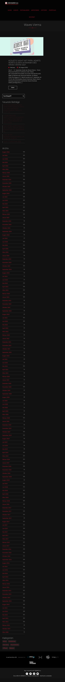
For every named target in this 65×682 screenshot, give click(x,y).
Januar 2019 (5, 463)
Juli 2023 (4, 276)
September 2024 (7, 231)
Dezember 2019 (6, 425)
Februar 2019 (6, 459)
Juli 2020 (4, 400)
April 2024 (5, 248)
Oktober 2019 (6, 432)
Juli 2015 (4, 608)
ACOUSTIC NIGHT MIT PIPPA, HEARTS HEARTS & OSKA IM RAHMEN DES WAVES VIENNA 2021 (24, 63)
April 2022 (5, 328)
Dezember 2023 (6, 259)
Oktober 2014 (6, 628)
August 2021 (6, 355)
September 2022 (7, 311)
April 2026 (5, 166)
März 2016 (5, 580)
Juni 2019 (5, 445)
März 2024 (5, 252)
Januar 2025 (5, 217)
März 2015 (5, 621)
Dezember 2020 (6, 383)
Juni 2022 (5, 321)
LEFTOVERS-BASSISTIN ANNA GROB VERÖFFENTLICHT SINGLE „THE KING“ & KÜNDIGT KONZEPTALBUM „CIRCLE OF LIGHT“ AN (13, 108)
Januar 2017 (5, 545)
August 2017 (6, 521)
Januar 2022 (5, 338)
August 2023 (6, 273)
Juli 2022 (4, 318)
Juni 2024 (5, 241)
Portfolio (52, 10)
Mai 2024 (5, 245)
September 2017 (7, 518)
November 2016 (6, 552)
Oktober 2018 (6, 473)
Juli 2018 (4, 483)
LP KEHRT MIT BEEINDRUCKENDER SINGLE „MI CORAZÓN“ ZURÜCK (13, 136)
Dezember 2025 (6, 179)
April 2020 (5, 411)
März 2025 (5, 210)
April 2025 (5, 207)
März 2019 (5, 456)
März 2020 (5, 414)
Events (16, 10)
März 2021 (5, 373)
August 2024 (6, 235)
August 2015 (6, 604)
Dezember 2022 (6, 300)
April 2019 (5, 452)
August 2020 (6, 397)
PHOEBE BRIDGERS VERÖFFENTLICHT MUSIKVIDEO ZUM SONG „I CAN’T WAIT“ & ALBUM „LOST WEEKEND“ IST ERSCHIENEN (13, 119)
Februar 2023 (6, 293)
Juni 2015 (5, 611)
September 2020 (7, 393)
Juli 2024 (4, 238)
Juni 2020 (5, 404)
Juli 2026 (4, 155)
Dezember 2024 (6, 221)
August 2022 (6, 314)
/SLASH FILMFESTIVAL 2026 (12, 142)
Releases (11, 648)
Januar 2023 (5, 297)
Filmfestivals (11, 641)
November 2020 (6, 387)
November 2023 (6, 262)
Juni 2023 (5, 280)
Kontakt (32, 17)
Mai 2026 (5, 162)
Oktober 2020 (6, 390)
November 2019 (6, 428)
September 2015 (7, 601)
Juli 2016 (4, 566)
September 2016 (7, 559)
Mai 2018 (5, 490)
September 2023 (7, 269)
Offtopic (44, 10)
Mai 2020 (5, 407)
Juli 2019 (4, 442)
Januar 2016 (5, 587)
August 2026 (6, 152)
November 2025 (6, 183)
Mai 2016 (5, 573)
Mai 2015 (5, 615)
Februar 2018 (6, 501)
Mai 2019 (5, 449)
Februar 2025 (6, 214)
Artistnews (35, 10)
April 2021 (5, 369)
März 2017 (5, 539)
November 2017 (6, 511)
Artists (4, 641)
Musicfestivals (15, 644)
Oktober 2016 (6, 556)
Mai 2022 (5, 324)
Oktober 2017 (6, 514)
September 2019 (7, 435)
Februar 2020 (6, 418)
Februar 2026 (6, 172)
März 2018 (5, 497)
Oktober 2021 (6, 349)
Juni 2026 (5, 159)
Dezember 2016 (6, 549)
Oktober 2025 (6, 186)
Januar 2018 (5, 504)
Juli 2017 (4, 525)
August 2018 (6, 480)
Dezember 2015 (6, 590)
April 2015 (5, 618)
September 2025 (7, 190)
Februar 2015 (6, 625)
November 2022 (6, 304)
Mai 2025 (5, 204)
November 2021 (6, 345)
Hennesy (12, 67)
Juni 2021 (5, 362)
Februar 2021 (6, 376)
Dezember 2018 (6, 466)
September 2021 (7, 352)
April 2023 (5, 286)
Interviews (6, 644)
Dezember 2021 (6, 342)
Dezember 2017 (6, 507)
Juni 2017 (5, 528)
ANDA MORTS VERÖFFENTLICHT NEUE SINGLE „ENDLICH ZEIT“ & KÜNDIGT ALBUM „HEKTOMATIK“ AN (13, 128)
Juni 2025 (5, 200)
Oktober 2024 (6, 228)
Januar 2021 (5, 380)
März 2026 (5, 169)
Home (10, 10)
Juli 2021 (4, 359)
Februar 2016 (6, 583)
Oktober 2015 (6, 597)
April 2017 (5, 535)
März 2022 (5, 331)
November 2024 (6, 224)
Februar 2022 (6, 335)
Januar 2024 (5, 255)
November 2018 (6, 469)
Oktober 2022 (6, 307)
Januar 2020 (5, 421)
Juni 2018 (5, 487)
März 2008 (5, 632)
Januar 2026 (5, 176)
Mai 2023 (5, 283)
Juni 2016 (5, 570)
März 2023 (5, 290)
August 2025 (6, 193)
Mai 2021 (5, 366)
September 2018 (7, 476)
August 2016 (6, 563)
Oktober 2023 (6, 266)
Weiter (12, 87)
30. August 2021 (23, 67)
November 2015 (6, 594)
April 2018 (5, 494)
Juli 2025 (4, 197)
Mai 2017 (5, 532)
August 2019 (6, 438)
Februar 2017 (6, 542)
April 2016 (5, 577)
